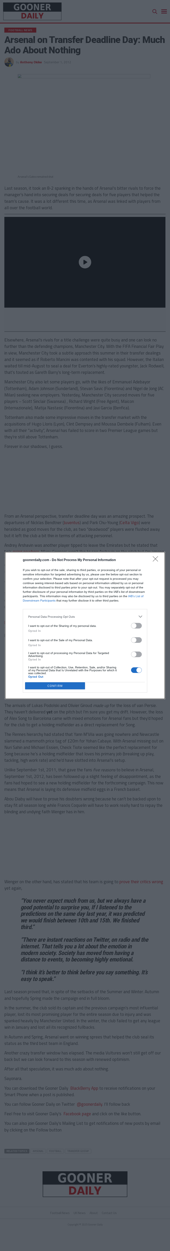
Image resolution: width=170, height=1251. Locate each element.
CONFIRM (55, 685)
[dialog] (85, 625)
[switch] (136, 626)
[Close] (157, 560)
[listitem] (85, 616)
